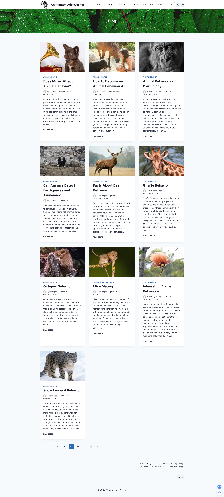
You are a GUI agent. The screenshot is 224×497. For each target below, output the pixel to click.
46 (78, 447)
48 (91, 447)
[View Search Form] (172, 4)
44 (65, 447)
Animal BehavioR (50, 77)
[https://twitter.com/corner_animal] (178, 5)
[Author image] (44, 91)
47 (84, 447)
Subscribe (148, 4)
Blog (149, 463)
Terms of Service (175, 467)
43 (58, 447)
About (122, 4)
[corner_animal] (182, 477)
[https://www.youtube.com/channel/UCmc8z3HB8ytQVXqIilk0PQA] (182, 5)
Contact (134, 4)
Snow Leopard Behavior (62, 390)
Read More (49, 130)
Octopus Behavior (57, 286)
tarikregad (53, 91)
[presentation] (62, 57)
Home (99, 4)
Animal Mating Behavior (103, 282)
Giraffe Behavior (156, 185)
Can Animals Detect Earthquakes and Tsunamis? (59, 190)
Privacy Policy (177, 463)
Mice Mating (103, 286)
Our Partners (158, 467)
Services (162, 4)
